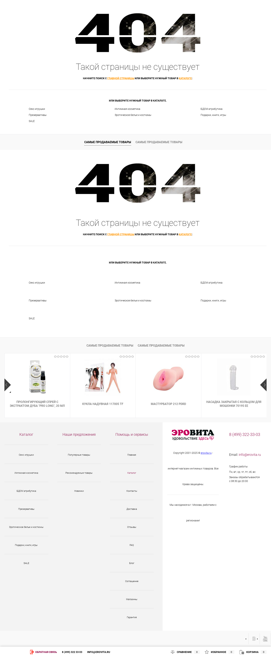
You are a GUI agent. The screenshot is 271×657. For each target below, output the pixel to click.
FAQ (132, 545)
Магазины (131, 599)
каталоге (185, 78)
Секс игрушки (37, 108)
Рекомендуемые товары (79, 472)
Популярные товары (79, 454)
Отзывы (131, 527)
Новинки (79, 491)
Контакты (131, 491)
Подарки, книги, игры (213, 114)
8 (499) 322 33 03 (72, 652)
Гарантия (132, 617)
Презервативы (38, 114)
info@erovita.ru (250, 455)
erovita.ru (206, 452)
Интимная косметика (127, 108)
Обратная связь (46, 652)
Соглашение (131, 581)
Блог (131, 563)
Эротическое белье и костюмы (133, 114)
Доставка (131, 509)
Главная (131, 454)
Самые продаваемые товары (107, 142)
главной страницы (120, 78)
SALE (32, 121)
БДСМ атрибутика (212, 108)
